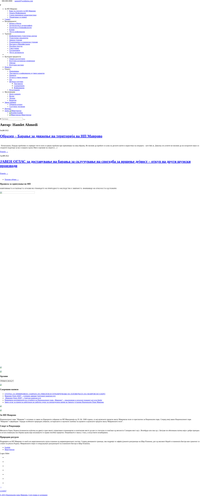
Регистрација (14, 90)
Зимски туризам (15, 40)
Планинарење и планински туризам (23, 42)
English (20, 113)
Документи (18, 84)
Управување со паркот (18, 17)
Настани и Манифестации (19, 44)
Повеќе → (4, 152)
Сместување (14, 48)
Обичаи (12, 63)
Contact (7, 19)
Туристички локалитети (18, 38)
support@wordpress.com (24, 1)
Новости (8, 67)
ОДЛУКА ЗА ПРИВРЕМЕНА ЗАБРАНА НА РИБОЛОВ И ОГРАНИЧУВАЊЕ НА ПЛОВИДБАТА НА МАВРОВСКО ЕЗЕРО (55, 394)
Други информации (17, 32)
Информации (19, 88)
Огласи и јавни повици (18, 77)
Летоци (12, 98)
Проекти (12, 75)
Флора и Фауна (15, 23)
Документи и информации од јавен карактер (27, 73)
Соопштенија (19, 86)
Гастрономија (14, 50)
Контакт (8, 109)
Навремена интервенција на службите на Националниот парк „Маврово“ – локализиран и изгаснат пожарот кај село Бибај (53, 400)
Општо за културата (17, 59)
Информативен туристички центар (23, 36)
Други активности (16, 52)
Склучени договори (17, 106)
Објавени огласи (15, 104)
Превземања (14, 71)
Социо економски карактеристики (22, 15)
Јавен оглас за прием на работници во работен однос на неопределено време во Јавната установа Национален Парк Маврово (54, 402)
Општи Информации (17, 13)
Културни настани (16, 65)
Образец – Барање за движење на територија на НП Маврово (51, 136)
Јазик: (7, 111)
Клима (11, 30)
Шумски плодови (16, 82)
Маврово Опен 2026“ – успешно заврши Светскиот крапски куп (30, 396)
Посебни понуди (15, 46)
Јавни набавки (10, 102)
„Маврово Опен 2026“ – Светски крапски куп (23, 398)
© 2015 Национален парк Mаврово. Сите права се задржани (23, 495)
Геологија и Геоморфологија (20, 28)
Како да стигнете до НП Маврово (22, 11)
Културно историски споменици (22, 61)
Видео (11, 96)
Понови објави (12, 179)
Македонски (26, 115)
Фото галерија (14, 94)
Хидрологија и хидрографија (20, 25)
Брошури (12, 100)
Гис (10, 79)
